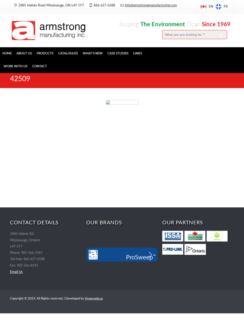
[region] (122, 255)
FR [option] (226, 6)
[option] (221, 7)
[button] (93, 254)
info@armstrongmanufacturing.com (151, 5)
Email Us (16, 272)
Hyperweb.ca (94, 298)
